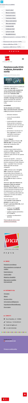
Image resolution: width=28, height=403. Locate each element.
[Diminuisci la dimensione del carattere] (23, 42)
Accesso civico (8, 299)
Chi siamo (6, 294)
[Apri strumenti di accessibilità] (2, 2)
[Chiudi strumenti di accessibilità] (4, 7)
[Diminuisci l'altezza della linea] (18, 44)
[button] (23, 59)
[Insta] (11, 51)
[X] (16, 51)
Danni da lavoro (8, 272)
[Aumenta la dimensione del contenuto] (4, 39)
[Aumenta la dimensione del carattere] (25, 42)
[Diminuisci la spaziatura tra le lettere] (22, 47)
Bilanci (6, 296)
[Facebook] (9, 51)
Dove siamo (7, 307)
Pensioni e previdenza (10, 264)
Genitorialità (7, 274)
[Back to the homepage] (7, 59)
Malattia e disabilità (9, 277)
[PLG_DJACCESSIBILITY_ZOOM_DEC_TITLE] (26, 37)
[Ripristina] (1, 7)
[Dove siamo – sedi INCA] (25, 394)
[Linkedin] (18, 51)
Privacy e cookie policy (10, 349)
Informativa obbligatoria (11, 302)
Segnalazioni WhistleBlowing (12, 304)
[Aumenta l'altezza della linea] (20, 44)
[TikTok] (13, 51)
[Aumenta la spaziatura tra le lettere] (24, 47)
